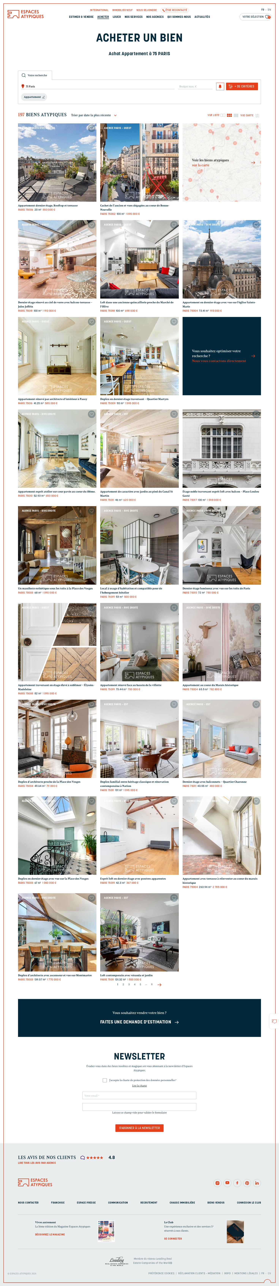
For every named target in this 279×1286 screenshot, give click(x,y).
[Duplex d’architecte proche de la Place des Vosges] (57, 739)
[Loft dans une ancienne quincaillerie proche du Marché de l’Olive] (139, 259)
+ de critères (244, 86)
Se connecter (173, 1238)
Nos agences (155, 17)
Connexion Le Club (249, 1202)
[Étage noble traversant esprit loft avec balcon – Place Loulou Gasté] (222, 448)
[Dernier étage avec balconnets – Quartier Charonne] (222, 739)
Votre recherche (37, 75)
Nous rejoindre (146, 10)
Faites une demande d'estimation (135, 1022)
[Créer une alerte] (220, 86)
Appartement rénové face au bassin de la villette (130, 685)
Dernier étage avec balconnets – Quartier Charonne (215, 781)
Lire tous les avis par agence (37, 1163)
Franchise (58, 1202)
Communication (118, 1202)
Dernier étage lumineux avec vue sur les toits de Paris (216, 588)
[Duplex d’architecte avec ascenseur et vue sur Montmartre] (57, 932)
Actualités (202, 17)
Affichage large (222, 115)
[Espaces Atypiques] (26, 17)
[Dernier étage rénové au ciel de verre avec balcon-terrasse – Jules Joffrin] (57, 259)
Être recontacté (176, 10)
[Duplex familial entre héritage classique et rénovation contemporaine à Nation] (139, 739)
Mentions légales (246, 1273)
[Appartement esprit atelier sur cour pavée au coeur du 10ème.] (57, 448)
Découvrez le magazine (50, 1234)
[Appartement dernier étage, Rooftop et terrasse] (57, 162)
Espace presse (86, 1202)
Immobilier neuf (122, 10)
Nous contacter (28, 1202)
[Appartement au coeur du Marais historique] (222, 642)
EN (269, 10)
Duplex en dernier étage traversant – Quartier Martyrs (134, 399)
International (99, 10)
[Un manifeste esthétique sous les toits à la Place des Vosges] (57, 545)
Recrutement (148, 1202)
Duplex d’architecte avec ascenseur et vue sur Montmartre (55, 975)
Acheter (103, 17)
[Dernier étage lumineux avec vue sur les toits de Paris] (222, 545)
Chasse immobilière (182, 1202)
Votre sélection (256, 17)
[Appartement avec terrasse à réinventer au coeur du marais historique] (222, 835)
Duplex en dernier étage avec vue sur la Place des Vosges (53, 878)
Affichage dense (236, 115)
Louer (117, 17)
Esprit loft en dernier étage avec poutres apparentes (133, 878)
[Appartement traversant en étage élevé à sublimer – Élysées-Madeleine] (57, 642)
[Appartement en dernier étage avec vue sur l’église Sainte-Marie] (222, 259)
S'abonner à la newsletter (139, 1128)
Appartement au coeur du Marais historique (210, 685)
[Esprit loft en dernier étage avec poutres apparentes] (139, 835)
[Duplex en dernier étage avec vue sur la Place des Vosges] (57, 835)
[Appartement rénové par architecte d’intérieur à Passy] (57, 356)
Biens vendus (216, 1202)
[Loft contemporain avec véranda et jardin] (139, 932)
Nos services (134, 17)
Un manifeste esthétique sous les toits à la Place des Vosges (55, 588)
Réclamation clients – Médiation (199, 1273)
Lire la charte (139, 1085)
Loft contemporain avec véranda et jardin (126, 975)
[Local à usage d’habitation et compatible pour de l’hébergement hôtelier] (139, 545)
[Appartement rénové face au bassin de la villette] (139, 642)
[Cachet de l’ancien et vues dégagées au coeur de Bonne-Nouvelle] (139, 162)
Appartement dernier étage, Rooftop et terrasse (48, 205)
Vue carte (246, 115)
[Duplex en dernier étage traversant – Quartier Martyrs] (139, 356)
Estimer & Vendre (81, 17)
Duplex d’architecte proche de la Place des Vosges (49, 781)
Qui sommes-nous (179, 17)
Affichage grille (229, 115)
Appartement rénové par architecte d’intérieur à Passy (52, 399)
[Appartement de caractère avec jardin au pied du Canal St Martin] (139, 448)
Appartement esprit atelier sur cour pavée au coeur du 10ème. (56, 491)
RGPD (227, 1273)
